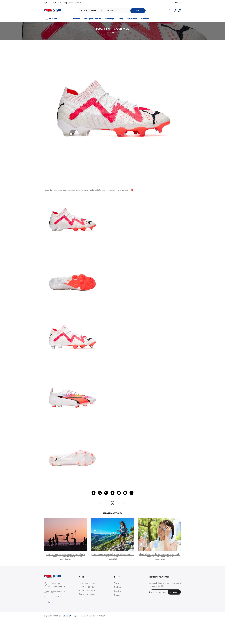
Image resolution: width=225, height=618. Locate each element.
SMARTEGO (101, 616)
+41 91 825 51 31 (52, 2)
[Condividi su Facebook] (94, 493)
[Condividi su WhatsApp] (131, 493)
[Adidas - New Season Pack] (101, 503)
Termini (117, 583)
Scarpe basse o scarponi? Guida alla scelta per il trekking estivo (112, 555)
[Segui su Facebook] (45, 602)
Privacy (117, 595)
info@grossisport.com (72, 2)
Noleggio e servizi (92, 18)
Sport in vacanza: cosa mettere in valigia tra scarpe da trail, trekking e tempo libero (65, 555)
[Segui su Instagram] (49, 602)
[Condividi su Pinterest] (106, 493)
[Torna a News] (112, 503)
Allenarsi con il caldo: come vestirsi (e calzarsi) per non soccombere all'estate (159, 555)
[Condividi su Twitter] (100, 493)
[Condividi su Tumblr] (112, 493)
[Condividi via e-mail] (125, 493)
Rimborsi (117, 587)
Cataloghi (110, 18)
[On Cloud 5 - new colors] (124, 503)
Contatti (145, 18)
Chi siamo (132, 18)
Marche (76, 18)
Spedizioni (118, 591)
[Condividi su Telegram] (119, 493)
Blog (121, 18)
